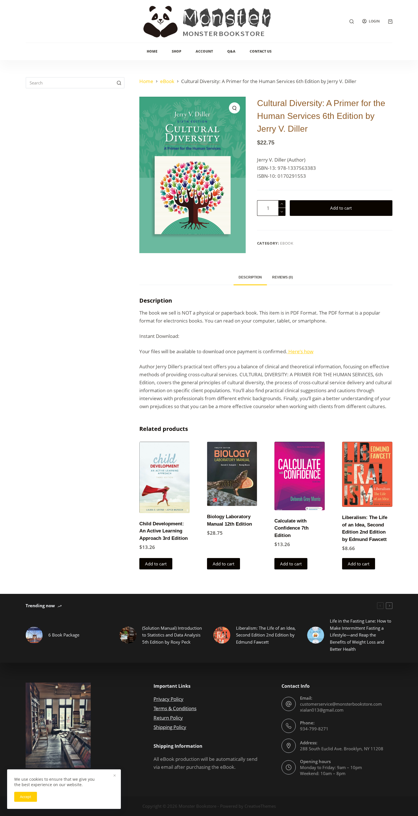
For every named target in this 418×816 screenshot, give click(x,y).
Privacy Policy (168, 699)
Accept (25, 796)
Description (250, 277)
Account (204, 51)
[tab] (250, 277)
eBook (286, 243)
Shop (176, 51)
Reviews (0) (282, 277)
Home (152, 51)
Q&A (231, 51)
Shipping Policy (170, 727)
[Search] (351, 21)
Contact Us (261, 51)
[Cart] (390, 21)
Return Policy (168, 717)
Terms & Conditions (175, 708)
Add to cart (341, 208)
